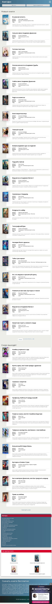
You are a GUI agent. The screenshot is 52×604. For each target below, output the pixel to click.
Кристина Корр (21, 480)
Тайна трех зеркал (18, 258)
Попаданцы (21, 52)
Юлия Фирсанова (22, 99)
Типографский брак (19, 226)
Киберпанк (4, 527)
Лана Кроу (20, 384)
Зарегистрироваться (38, 5)
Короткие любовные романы (8, 529)
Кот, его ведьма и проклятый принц (24, 274)
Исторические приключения (8, 526)
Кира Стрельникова (22, 51)
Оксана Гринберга (22, 35)
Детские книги (5, 523)
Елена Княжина (21, 67)
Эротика (4, 543)
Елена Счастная (22, 325)
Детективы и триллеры (7, 522)
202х (19, 483)
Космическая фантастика (8, 530)
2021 (19, 451)
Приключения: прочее (7, 537)
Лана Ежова (21, 164)
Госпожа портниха (18, 49)
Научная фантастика (7, 534)
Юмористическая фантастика (9, 545)
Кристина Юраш (22, 351)
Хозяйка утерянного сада (20, 349)
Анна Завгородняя (22, 260)
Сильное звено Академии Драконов (24, 33)
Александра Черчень (23, 19)
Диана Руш (20, 416)
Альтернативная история (8, 518)
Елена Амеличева (22, 368)
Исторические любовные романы (10, 525)
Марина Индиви (33, 464)
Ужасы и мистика (6, 541)
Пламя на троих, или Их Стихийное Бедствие (27, 414)
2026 (19, 22)
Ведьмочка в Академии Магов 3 (22, 178)
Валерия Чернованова (23, 464)
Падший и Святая (18, 162)
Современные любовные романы (9, 538)
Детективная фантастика (24, 213)
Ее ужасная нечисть (18, 17)
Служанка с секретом (19, 382)
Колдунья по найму (18, 210)
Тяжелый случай (17, 130)
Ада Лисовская (21, 244)
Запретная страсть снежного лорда (24, 323)
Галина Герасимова (22, 228)
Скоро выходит (21, 353)
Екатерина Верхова (22, 432)
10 (30, 339)
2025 (19, 38)
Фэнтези (20, 20)
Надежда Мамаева (22, 148)
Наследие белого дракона (20, 242)
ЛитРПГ (4, 531)
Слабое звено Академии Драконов (23, 81)
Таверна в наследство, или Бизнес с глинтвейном (28, 430)
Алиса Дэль (21, 448)
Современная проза (6, 539)
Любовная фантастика (28, 20)
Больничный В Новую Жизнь (22, 446)
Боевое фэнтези (6, 519)
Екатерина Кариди (22, 496)
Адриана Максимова (23, 212)
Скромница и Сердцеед (20, 194)
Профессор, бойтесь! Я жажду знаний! (24, 398)
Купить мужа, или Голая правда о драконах (26, 366)
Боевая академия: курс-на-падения (24, 146)
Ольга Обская (21, 400)
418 (33, 339)
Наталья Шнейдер (22, 116)
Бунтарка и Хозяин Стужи (20, 462)
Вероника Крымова (22, 293)
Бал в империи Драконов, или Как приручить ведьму (30, 478)
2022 (19, 354)
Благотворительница (19, 113)
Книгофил (6, 1)
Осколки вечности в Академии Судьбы (25, 65)
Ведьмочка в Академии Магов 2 (22, 307)
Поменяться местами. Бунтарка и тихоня (26, 291)
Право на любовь (18, 494)
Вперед (20, 339)
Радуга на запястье (18, 97)
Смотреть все (26, 510)
